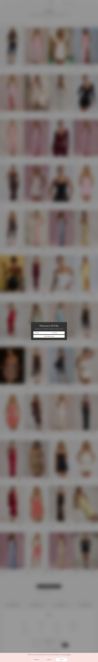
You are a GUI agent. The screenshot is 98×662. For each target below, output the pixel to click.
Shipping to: (37, 332)
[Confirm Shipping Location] (49, 336)
